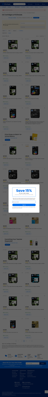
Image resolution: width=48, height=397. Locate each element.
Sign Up (24, 205)
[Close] (38, 186)
